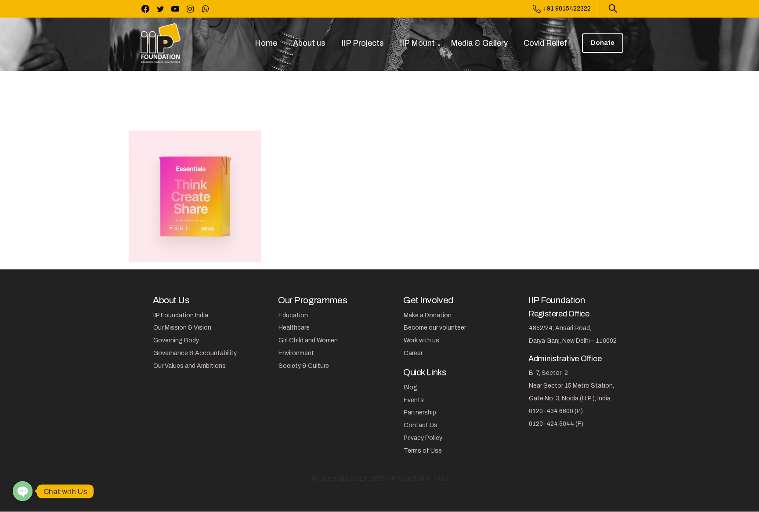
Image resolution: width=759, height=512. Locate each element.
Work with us (421, 340)
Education (293, 315)
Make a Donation (428, 315)
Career (413, 353)
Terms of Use (423, 450)
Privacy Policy (423, 438)
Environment (296, 353)
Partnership (420, 412)
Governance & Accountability (195, 353)
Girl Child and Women (308, 340)
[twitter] (160, 9)
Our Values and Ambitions (189, 366)
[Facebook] (145, 9)
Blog (410, 387)
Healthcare (294, 327)
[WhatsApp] (205, 9)
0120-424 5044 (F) (556, 424)
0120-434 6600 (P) (556, 411)
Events (414, 400)
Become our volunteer (435, 327)
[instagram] (190, 9)
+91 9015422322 (567, 8)
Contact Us (420, 425)
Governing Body (176, 340)
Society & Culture (303, 366)
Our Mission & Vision (182, 327)
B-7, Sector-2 (548, 373)
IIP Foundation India (180, 315)
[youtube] (175, 9)
